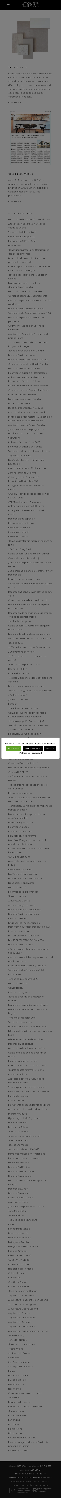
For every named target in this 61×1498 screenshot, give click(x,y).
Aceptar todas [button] (14, 749)
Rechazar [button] (50, 749)
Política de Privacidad (30, 753)
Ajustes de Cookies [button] (32, 749)
